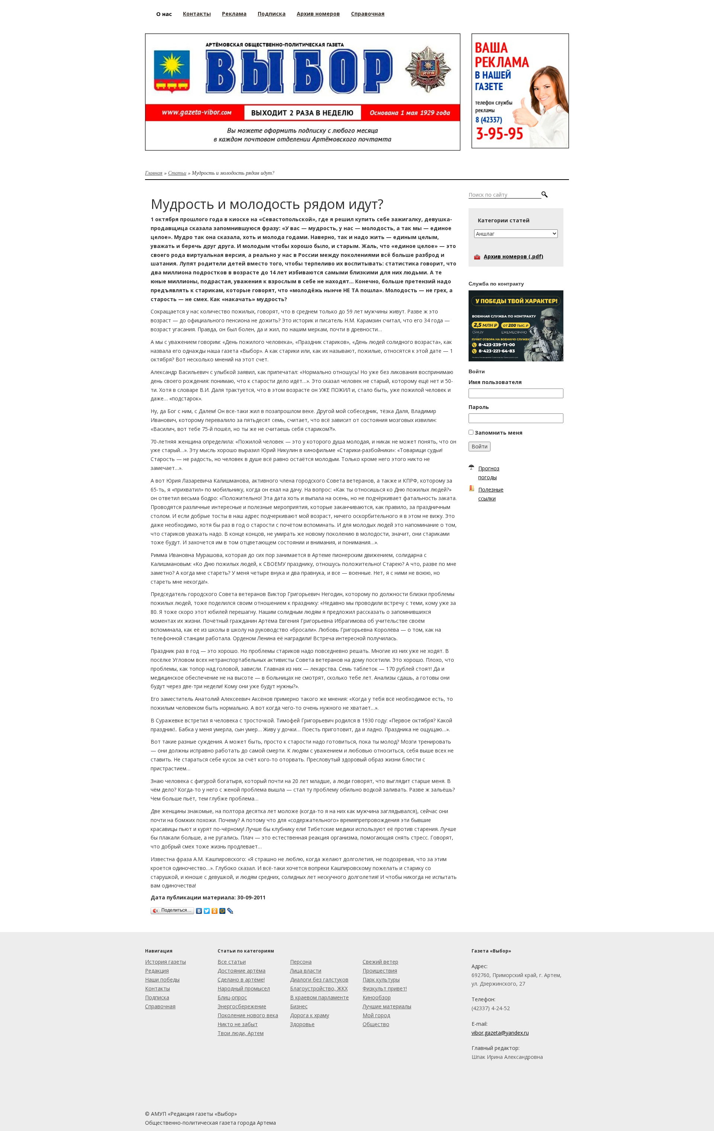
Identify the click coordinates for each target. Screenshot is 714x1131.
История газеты (165, 961)
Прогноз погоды (488, 473)
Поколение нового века (248, 1015)
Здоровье (302, 1024)
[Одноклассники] (215, 909)
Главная (154, 172)
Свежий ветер (380, 961)
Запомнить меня (498, 432)
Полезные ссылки (491, 494)
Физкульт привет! (385, 988)
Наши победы (162, 979)
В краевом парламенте (319, 997)
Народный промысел (244, 988)
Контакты (157, 988)
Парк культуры (381, 979)
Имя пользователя (495, 382)
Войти (480, 446)
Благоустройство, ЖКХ (319, 988)
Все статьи (232, 961)
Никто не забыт (238, 1024)
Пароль (479, 406)
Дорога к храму (309, 1015)
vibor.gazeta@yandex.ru (500, 1032)
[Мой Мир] (222, 909)
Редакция (157, 970)
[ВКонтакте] (199, 909)
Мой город (376, 1015)
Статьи (177, 172)
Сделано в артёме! (241, 979)
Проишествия (380, 970)
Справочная (160, 1006)
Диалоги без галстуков (319, 979)
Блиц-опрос (232, 997)
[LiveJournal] (230, 909)
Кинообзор (377, 997)
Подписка (157, 997)
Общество (376, 1024)
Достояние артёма (242, 970)
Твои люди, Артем (241, 1033)
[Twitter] (207, 909)
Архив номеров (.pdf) (513, 256)
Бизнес (299, 1006)
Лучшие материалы (387, 1006)
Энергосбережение (242, 1006)
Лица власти (305, 970)
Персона (301, 961)
